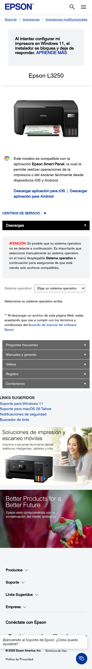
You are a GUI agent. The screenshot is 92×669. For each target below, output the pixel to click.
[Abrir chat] (81, 658)
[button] (86, 635)
